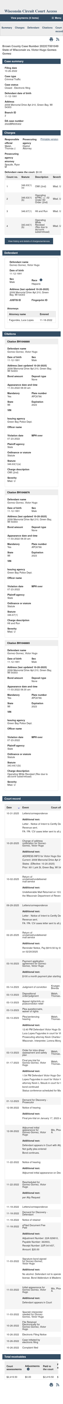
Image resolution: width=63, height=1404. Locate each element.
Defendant (33, 27)
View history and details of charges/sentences (29, 241)
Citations (47, 27)
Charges (20, 27)
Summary (7, 27)
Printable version (49, 139)
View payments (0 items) (25, 17)
